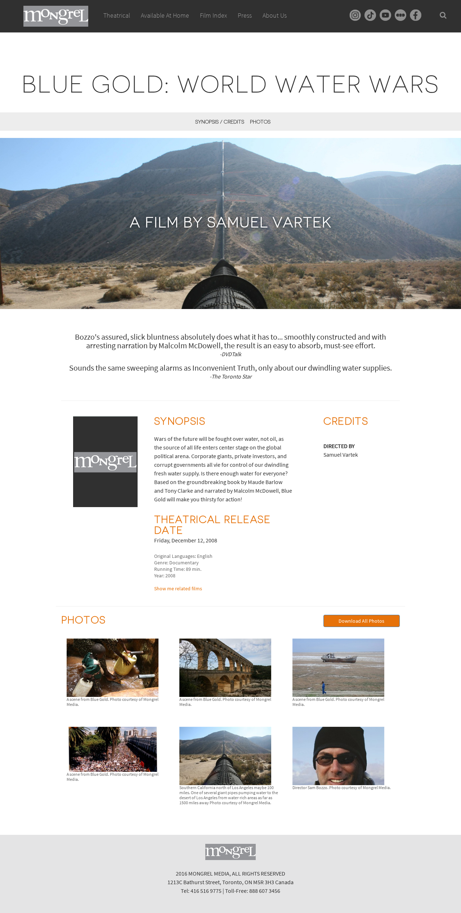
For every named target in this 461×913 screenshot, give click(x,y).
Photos (260, 121)
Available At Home (165, 15)
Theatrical (116, 15)
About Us (275, 15)
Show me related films (178, 588)
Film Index (213, 15)
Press (245, 15)
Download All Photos (361, 621)
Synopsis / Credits (219, 121)
